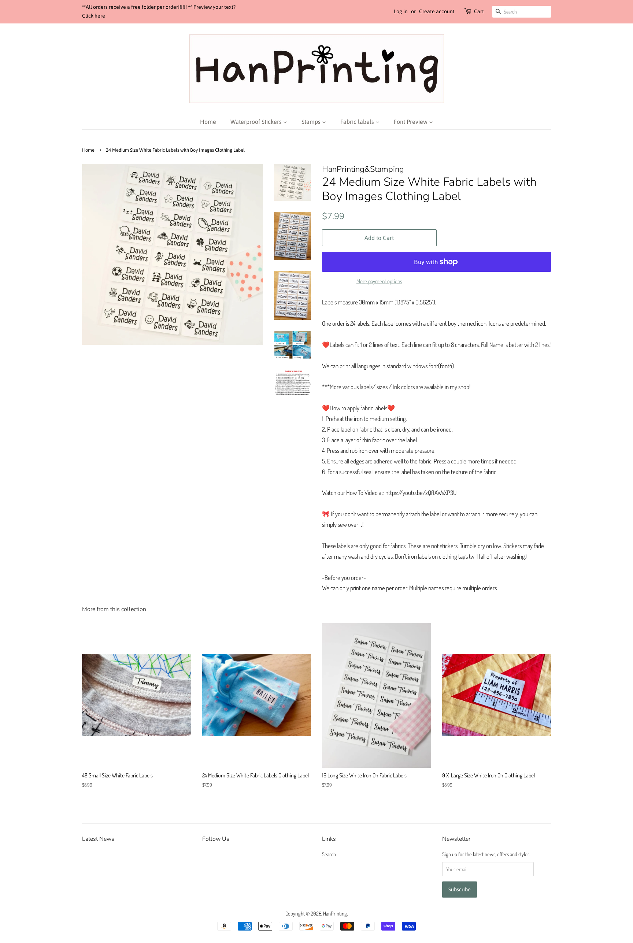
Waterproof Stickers (256, 121)
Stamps (311, 121)
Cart (479, 11)
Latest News (98, 839)
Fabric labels (357, 121)
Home (208, 121)
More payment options (379, 281)
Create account (437, 11)
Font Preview (411, 121)
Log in (401, 11)
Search (329, 854)
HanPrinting (335, 913)
